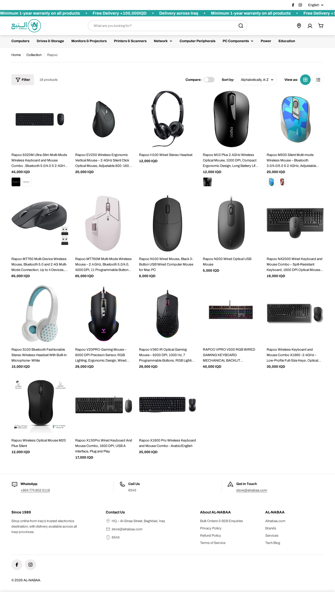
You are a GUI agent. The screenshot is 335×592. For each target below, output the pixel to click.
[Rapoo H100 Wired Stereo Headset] (167, 119)
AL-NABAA (31, 580)
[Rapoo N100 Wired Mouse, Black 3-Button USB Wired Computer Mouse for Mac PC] (167, 223)
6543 (116, 537)
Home (16, 55)
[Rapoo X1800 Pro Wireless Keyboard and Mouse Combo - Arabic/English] (167, 404)
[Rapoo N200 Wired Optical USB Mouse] (231, 223)
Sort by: (228, 80)
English (313, 5)
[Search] (241, 25)
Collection (33, 55)
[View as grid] (305, 79)
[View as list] (318, 79)
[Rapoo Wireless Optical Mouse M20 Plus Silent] (39, 404)
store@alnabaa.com (251, 490)
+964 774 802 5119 (35, 490)
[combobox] (167, 25)
